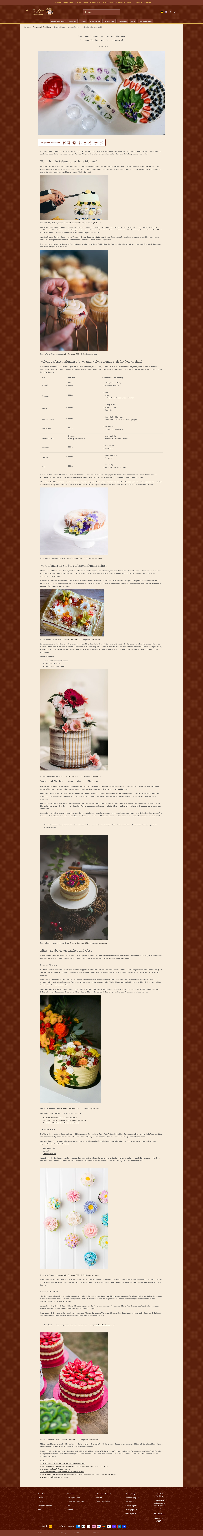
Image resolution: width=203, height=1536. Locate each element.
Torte (105, 992)
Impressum (70, 1533)
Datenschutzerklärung (59, 1533)
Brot (68, 1506)
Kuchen (119, 825)
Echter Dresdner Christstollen (63, 21)
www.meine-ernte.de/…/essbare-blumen (55, 1469)
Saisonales (122, 21)
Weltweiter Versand (103, 1494)
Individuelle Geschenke (75, 1502)
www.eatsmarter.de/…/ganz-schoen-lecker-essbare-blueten (62, 1472)
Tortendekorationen (103, 1325)
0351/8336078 (159, 1514)
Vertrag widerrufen (103, 1502)
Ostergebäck (129, 1502)
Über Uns (41, 1498)
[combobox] (101, 12)
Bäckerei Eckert (47, 1533)
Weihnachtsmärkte (45, 1506)
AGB (94, 1533)
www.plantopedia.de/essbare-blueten (54, 1477)
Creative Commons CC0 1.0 (74, 223)
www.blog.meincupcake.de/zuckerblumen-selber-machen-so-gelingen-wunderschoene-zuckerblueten (78, 1474)
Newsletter (42, 1494)
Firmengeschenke (73, 1498)
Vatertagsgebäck (131, 1510)
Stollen (83, 21)
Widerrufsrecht (101, 1533)
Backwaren (95, 21)
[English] (165, 12)
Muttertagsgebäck (131, 1506)
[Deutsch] (162, 12)
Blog (133, 21)
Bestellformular (145, 21)
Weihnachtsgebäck (132, 1494)
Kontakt (99, 1498)
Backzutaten (109, 21)
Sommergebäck (130, 1513)
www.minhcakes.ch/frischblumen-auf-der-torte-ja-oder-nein (62, 1463)
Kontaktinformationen (80, 1533)
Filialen (40, 1502)
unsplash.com (96, 223)
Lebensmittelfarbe (49, 1154)
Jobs (39, 1510)
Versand (90, 1533)
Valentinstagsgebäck (132, 1498)
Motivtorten (71, 1494)
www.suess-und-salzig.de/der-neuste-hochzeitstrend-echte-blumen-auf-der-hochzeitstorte (74, 1466)
